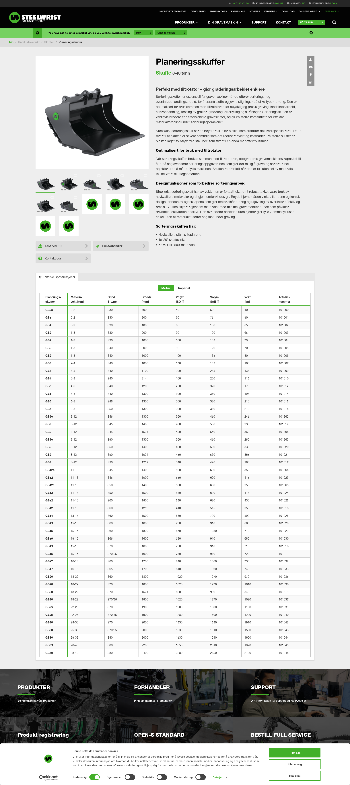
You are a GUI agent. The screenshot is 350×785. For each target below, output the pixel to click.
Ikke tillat (294, 775)
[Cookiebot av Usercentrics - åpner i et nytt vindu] (48, 778)
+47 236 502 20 (241, 3)
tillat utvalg (295, 764)
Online (279, 3)
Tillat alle (294, 752)
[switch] (130, 777)
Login (333, 3)
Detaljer (218, 777)
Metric (166, 288)
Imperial (184, 288)
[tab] (57, 277)
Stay (138, 32)
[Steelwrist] (36, 17)
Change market (166, 32)
